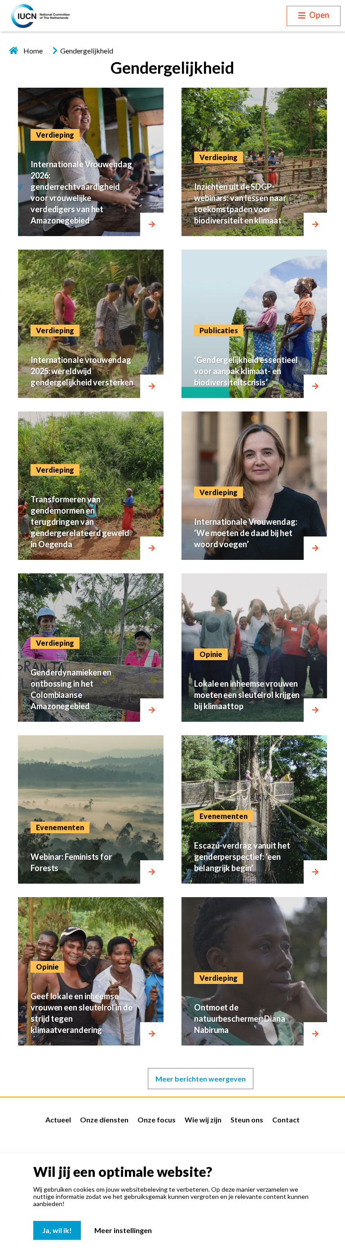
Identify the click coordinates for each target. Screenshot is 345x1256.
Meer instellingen (123, 1230)
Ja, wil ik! (57, 1230)
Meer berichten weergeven (200, 1078)
